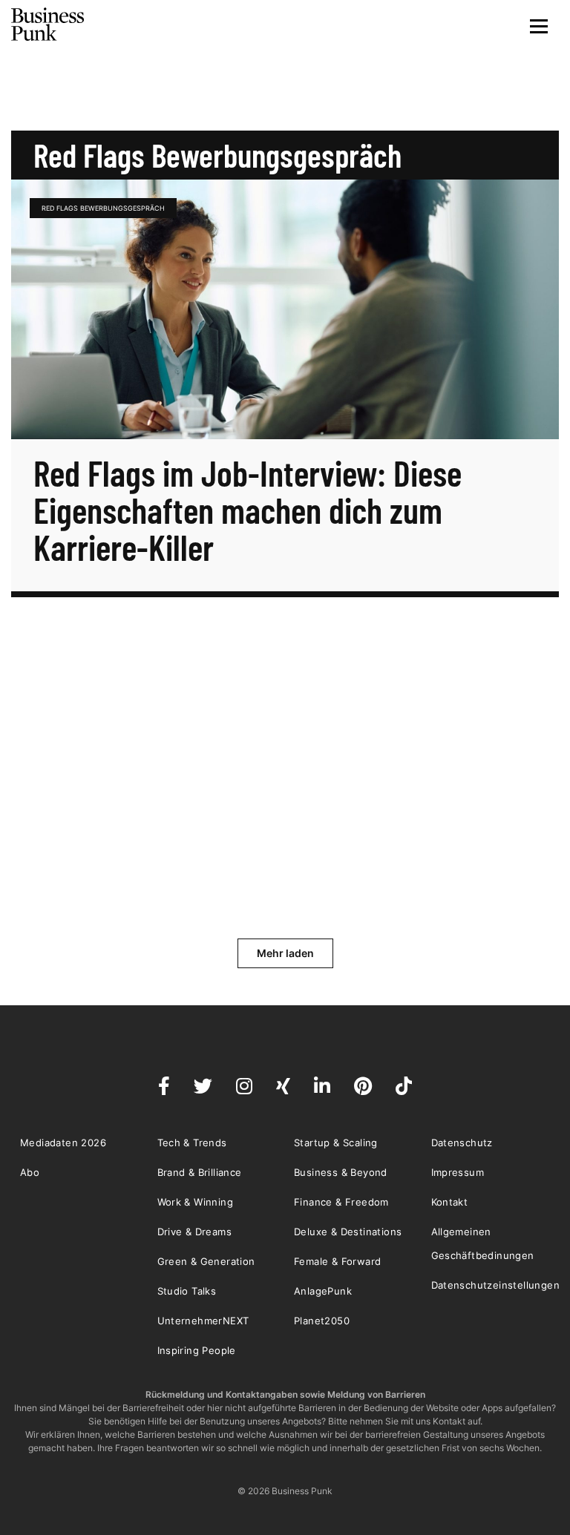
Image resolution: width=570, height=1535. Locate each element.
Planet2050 (322, 1321)
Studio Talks (187, 1291)
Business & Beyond (340, 1172)
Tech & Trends (192, 1142)
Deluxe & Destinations (348, 1231)
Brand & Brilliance (199, 1172)
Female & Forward (337, 1261)
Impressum (458, 1172)
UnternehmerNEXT (203, 1321)
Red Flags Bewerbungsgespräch (103, 208)
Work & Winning (195, 1202)
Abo (29, 1172)
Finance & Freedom (341, 1202)
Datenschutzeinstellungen (495, 1285)
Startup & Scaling (336, 1142)
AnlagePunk (323, 1291)
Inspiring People (196, 1350)
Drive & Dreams (194, 1231)
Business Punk (48, 24)
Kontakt (449, 1202)
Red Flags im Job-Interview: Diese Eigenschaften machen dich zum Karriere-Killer (247, 509)
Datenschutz (462, 1142)
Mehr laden (285, 953)
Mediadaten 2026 (63, 1142)
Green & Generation (206, 1261)
